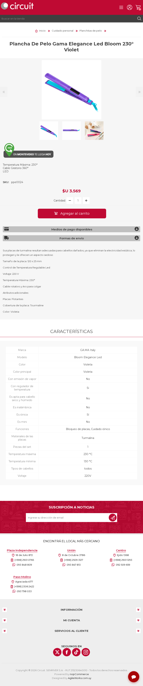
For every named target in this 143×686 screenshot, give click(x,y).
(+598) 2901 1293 (123, 559)
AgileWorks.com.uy (79, 678)
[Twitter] (57, 652)
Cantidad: (60, 200)
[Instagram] (86, 652)
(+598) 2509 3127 (73, 559)
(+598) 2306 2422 (24, 586)
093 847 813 (74, 564)
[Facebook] (67, 652)
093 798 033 (24, 591)
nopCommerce (79, 674)
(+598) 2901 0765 (24, 559)
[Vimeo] (76, 652)
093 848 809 (24, 564)
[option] (48, 130)
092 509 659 (123, 564)
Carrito (138, 7)
